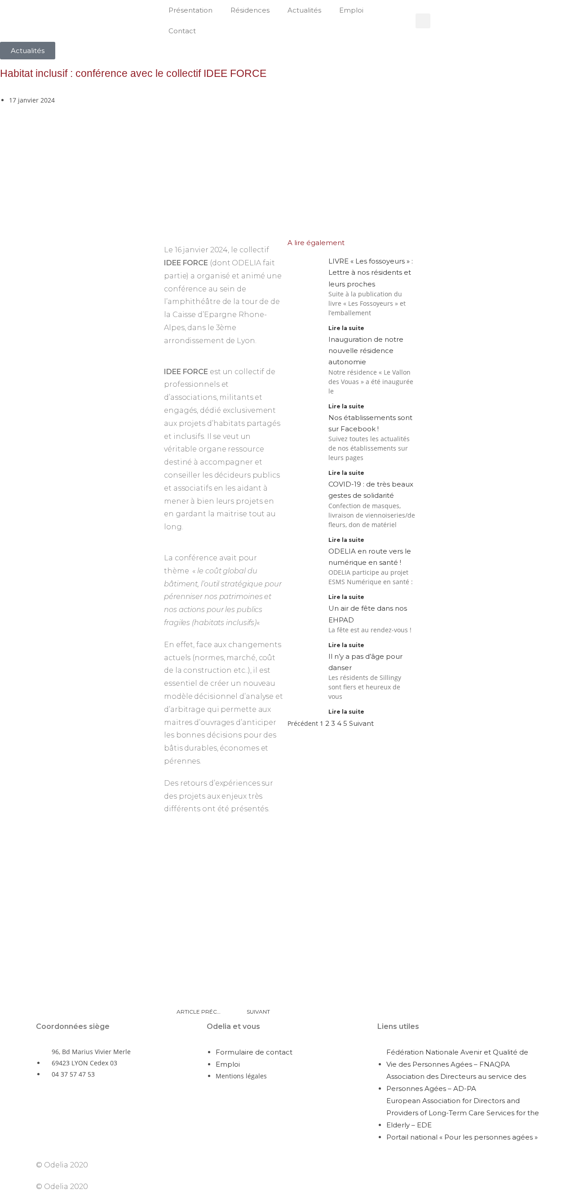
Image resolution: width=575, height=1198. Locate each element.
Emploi (351, 10)
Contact (182, 31)
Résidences (250, 10)
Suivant (361, 723)
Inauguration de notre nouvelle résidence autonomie (365, 350)
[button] (423, 20)
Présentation (190, 10)
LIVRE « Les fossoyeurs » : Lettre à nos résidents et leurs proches (370, 272)
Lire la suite (346, 328)
